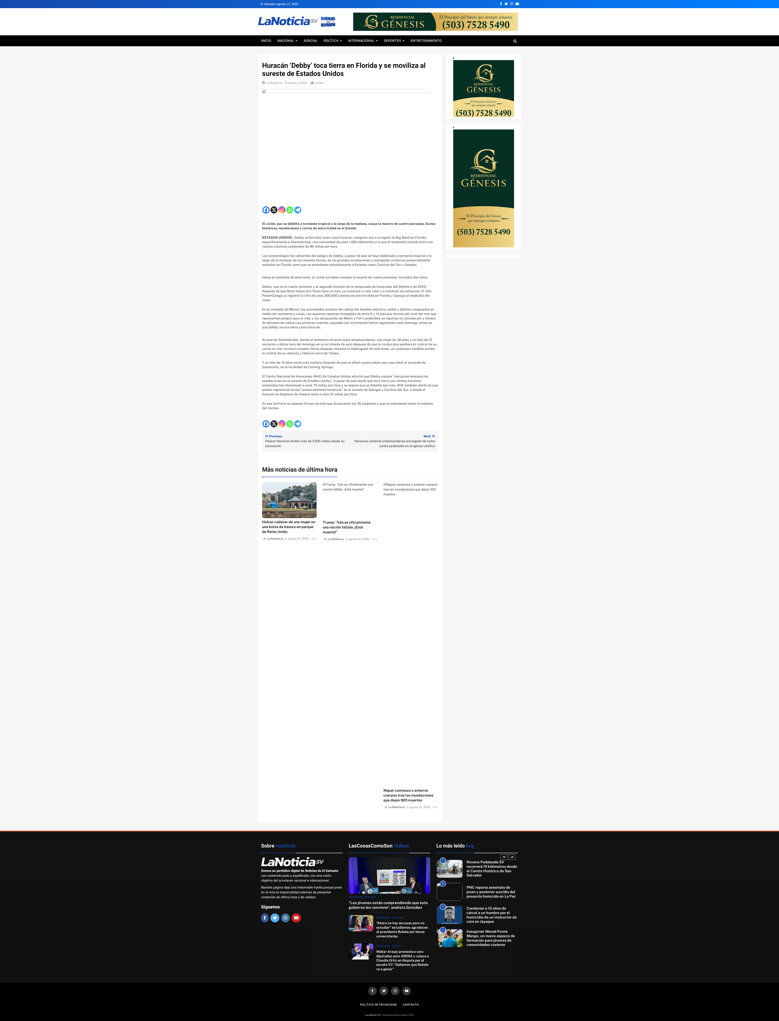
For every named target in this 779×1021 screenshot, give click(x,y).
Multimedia (356, 896)
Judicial (310, 41)
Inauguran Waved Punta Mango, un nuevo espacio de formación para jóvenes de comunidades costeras (491, 915)
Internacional (361, 41)
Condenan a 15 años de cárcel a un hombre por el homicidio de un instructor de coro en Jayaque (492, 891)
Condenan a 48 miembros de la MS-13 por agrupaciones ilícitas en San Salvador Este (491, 938)
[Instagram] (281, 209)
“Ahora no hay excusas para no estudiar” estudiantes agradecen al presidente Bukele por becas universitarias (402, 929)
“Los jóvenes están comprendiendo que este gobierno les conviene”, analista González (388, 905)
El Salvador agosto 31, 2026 (279, 4)
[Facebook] (266, 209)
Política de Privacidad (378, 1004)
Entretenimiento (426, 41)
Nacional (285, 41)
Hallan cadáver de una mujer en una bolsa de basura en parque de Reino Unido (288, 527)
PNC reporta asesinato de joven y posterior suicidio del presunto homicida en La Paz (491, 868)
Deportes (392, 41)
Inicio (266, 41)
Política (331, 41)
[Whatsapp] (289, 209)
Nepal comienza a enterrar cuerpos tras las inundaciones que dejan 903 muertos (408, 795)
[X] (274, 209)
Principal (370, 896)
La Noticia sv (274, 83)
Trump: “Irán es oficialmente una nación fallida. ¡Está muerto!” (347, 527)
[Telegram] (297, 209)
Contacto (411, 1004)
